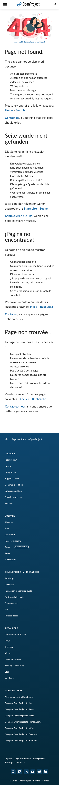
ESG (7, 528)
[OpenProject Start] (28, 4)
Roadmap (9, 578)
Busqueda (46, 306)
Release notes (11, 616)
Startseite (30, 208)
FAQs (7, 641)
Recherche (39, 399)
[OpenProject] (7, 439)
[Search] (55, 4)
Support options (12, 479)
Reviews (9, 504)
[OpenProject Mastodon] (19, 771)
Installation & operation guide (18, 591)
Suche (44, 208)
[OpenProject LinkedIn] (26, 771)
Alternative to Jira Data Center (19, 697)
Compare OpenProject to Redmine (21, 741)
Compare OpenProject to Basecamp (21, 734)
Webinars (9, 678)
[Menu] (5, 4)
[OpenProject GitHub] (13, 771)
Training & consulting (14, 666)
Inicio (33, 306)
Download (9, 585)
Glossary (9, 647)
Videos (8, 653)
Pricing (8, 466)
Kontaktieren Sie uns (18, 216)
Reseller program (13, 541)
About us (9, 522)
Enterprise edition (13, 491)
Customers (10, 535)
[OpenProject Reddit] (39, 771)
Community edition (14, 485)
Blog (7, 672)
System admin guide (14, 597)
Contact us (12, 117)
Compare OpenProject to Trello (19, 716)
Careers (8, 547)
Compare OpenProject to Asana (19, 709)
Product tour (11, 460)
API (6, 610)
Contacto (11, 314)
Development (11, 603)
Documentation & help (15, 635)
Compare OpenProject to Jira (18, 703)
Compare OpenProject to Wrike (19, 728)
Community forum (13, 660)
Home (9, 110)
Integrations (10, 472)
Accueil (24, 399)
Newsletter (10, 560)
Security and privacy (14, 497)
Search (20, 110)
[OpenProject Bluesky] (45, 771)
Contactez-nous (15, 406)
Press (7, 553)
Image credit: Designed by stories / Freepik (29, 42)
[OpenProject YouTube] (32, 771)
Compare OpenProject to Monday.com (23, 722)
